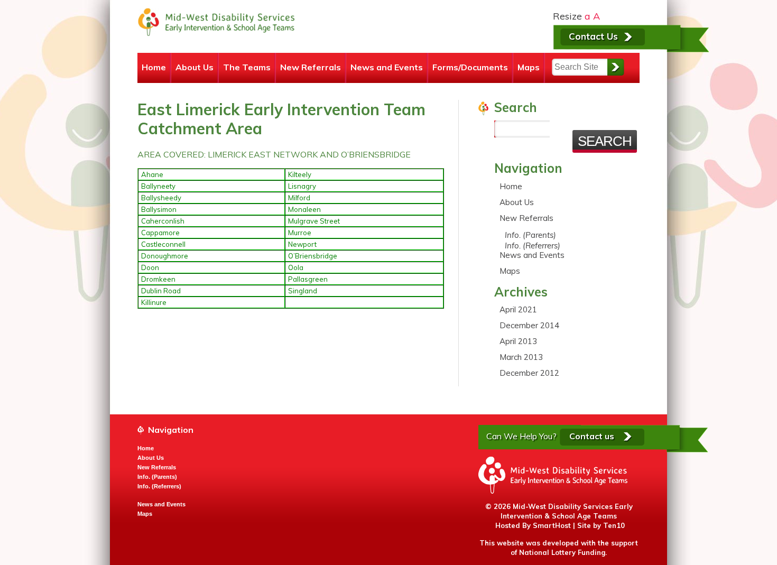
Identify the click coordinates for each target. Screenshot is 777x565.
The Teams (247, 67)
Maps (528, 67)
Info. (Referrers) (532, 245)
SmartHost (552, 525)
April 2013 (518, 341)
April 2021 (518, 309)
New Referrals (310, 67)
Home (154, 67)
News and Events (386, 67)
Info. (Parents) (530, 235)
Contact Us (593, 36)
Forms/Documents (470, 67)
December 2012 (529, 373)
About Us (194, 67)
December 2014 (529, 325)
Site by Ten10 (601, 525)
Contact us (591, 436)
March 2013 (521, 357)
